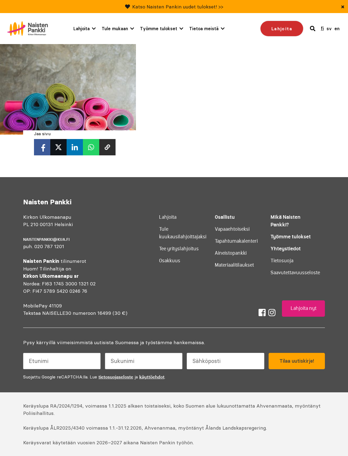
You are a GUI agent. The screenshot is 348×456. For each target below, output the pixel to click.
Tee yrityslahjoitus (179, 249)
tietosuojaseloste (115, 377)
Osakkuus (169, 261)
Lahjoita (81, 28)
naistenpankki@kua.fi (46, 239)
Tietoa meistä (204, 28)
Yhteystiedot (286, 248)
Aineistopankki (231, 253)
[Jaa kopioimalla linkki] (107, 147)
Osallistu (225, 217)
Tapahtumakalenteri (236, 241)
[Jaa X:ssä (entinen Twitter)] (58, 147)
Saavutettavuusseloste (295, 273)
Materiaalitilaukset (234, 265)
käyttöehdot (151, 377)
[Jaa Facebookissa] (42, 147)
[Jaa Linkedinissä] (75, 147)
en (337, 28)
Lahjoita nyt (303, 308)
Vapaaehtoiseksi (232, 229)
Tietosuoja (282, 261)
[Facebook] (262, 313)
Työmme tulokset (158, 28)
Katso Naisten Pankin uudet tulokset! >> (177, 7)
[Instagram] (271, 313)
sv (329, 28)
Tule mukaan (115, 28)
